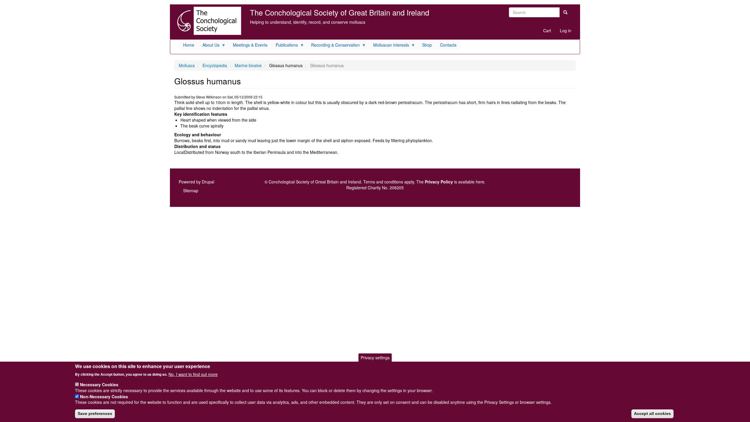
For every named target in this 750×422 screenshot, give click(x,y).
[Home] (207, 21)
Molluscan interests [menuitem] (389, 46)
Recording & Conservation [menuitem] (333, 46)
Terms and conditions (383, 182)
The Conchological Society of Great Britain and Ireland (339, 12)
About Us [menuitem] (208, 46)
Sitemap (190, 190)
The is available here (450, 182)
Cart (547, 30)
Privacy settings (375, 357)
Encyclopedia (214, 65)
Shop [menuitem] (427, 45)
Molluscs (187, 65)
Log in (565, 30)
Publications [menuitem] (285, 46)
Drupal (208, 182)
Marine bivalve (248, 65)
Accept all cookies (652, 413)
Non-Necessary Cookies (104, 396)
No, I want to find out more (193, 374)
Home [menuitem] (188, 45)
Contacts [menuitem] (448, 45)
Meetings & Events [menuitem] (250, 45)
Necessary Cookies (99, 384)
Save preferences (95, 413)
